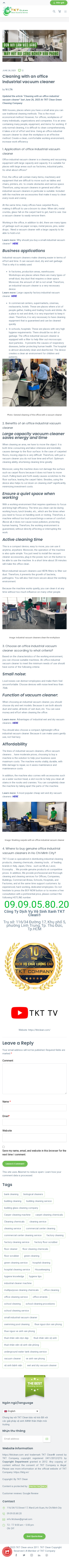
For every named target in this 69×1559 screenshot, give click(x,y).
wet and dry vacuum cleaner (42, 1365)
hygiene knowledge (14, 1276)
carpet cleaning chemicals (49, 1214)
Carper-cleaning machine (17, 1214)
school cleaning (12, 1303)
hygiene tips (35, 1276)
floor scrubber (11, 1255)
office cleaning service (16, 1297)
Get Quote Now (34, 1536)
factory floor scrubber (46, 1242)
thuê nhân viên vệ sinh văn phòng (21, 1344)
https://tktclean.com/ (39, 1030)
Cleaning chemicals (14, 1221)
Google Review (30, 1493)
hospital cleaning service (17, 1269)
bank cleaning (11, 1194)
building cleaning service (39, 1201)
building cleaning (12, 1201)
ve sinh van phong (35, 1358)
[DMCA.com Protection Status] (38, 1486)
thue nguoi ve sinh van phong (19, 1331)
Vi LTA (9, 89)
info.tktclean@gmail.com (19, 1519)
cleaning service (38, 1221)
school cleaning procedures (40, 1303)
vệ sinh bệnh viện (13, 1365)
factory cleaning (55, 1235)
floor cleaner (10, 1249)
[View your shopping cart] (59, 11)
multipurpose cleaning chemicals (21, 1290)
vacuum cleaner (12, 1358)
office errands (40, 1297)
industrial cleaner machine (18, 1283)
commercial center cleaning (40, 1228)
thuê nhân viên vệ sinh (45, 1338)
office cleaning (51, 1290)
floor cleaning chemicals (35, 1249)
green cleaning (31, 1255)
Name (6, 1101)
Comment (7, 1060)
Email (6, 1116)
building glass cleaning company (21, 1208)
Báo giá (60, 2)
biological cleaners (33, 1194)
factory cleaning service (16, 1242)
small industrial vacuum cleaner (20, 1317)
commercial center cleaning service (23, 1235)
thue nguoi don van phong (48, 1324)
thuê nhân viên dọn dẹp (16, 1338)
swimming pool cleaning (17, 1324)
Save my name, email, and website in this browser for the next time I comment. (34, 1152)
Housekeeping (42, 1269)
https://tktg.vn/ (21, 1472)
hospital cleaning (41, 1262)
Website (7, 1130)
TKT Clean (22, 1479)
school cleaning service (16, 1310)
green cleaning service (16, 1262)
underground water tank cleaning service (25, 1351)
